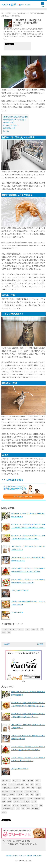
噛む (28, 808)
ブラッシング (19, 784)
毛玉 (27, 794)
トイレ (4, 798)
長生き (38, 781)
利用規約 (8, 856)
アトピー (5, 629)
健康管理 (16, 788)
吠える (4, 784)
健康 (23, 808)
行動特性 (5, 791)
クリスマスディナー (8, 808)
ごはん (11, 784)
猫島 (24, 781)
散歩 (32, 784)
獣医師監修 (35, 808)
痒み (3, 632)
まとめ (6, 131)
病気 (3, 802)
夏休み (34, 788)
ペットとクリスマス (16, 791)
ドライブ (30, 781)
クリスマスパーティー (31, 791)
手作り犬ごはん (7, 788)
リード (34, 802)
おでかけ (34, 805)
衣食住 (4, 812)
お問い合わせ (37, 856)
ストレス (15, 805)
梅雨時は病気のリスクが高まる (14, 120)
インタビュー (16, 781)
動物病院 (15, 798)
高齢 (32, 794)
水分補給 (23, 805)
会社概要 (29, 856)
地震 (23, 788)
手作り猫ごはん (39, 798)
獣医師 (9, 802)
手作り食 (27, 802)
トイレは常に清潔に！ (11, 125)
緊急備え (5, 794)
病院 (42, 629)
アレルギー (13, 629)
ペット (28, 629)
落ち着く (23, 798)
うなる (38, 794)
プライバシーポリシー (19, 856)
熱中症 (12, 794)
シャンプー (20, 794)
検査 (33, 629)
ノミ (18, 808)
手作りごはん (6, 805)
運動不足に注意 (9, 128)
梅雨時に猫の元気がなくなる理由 (15, 117)
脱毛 (8, 632)
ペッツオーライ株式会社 (23, 861)
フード (21, 629)
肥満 (28, 788)
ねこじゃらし (18, 802)
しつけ (30, 798)
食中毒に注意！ (9, 122)
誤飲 (27, 784)
